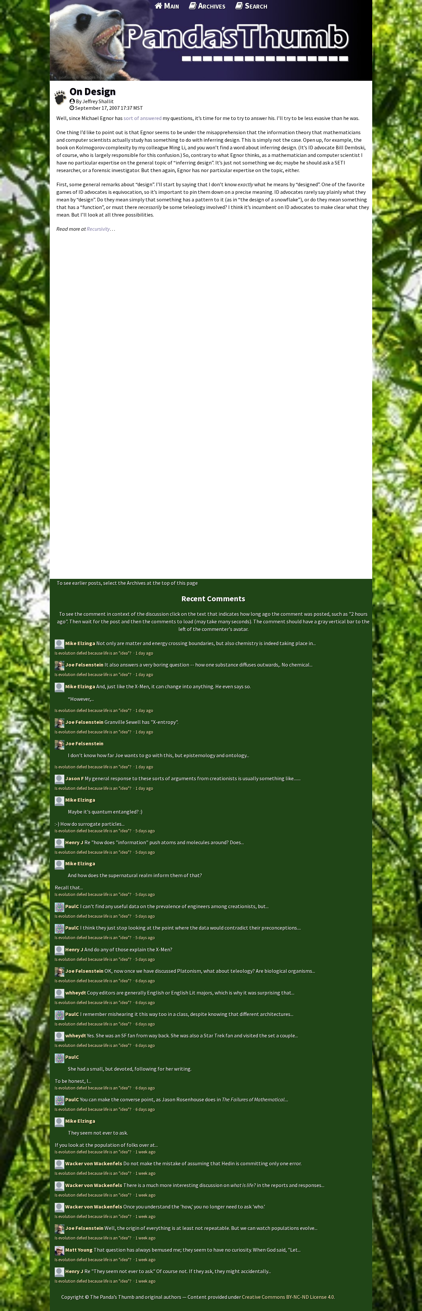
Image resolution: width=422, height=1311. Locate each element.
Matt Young (79, 1249)
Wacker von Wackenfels (93, 1163)
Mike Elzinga (80, 643)
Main (170, 5)
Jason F (74, 778)
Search (255, 5)
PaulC (72, 906)
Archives (211, 5)
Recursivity (98, 228)
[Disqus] (211, 318)
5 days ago (145, 830)
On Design (93, 91)
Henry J (74, 842)
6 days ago (145, 980)
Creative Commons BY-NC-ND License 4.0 (288, 1297)
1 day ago (144, 653)
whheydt (75, 992)
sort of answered (143, 118)
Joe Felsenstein (84, 664)
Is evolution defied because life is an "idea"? (94, 653)
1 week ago (146, 1151)
